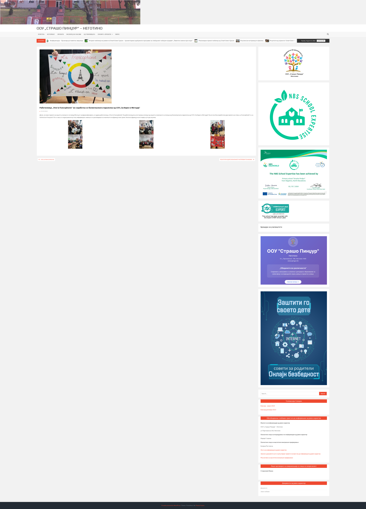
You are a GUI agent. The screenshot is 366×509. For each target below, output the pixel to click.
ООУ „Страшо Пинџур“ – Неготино (69, 28)
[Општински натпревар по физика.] (213, 40)
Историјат (51, 34)
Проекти (60, 34)
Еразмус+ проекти (104, 34)
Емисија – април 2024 (268, 406)
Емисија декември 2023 (268, 410)
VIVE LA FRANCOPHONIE (47, 159)
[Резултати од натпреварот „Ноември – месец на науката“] (278, 40)
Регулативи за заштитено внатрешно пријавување (277, 458)
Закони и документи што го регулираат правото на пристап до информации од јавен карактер (290, 454)
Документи (264, 488)
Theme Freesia (200, 505)
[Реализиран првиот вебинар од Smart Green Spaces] (172, 40)
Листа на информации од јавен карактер (274, 450)
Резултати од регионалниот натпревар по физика (236, 159)
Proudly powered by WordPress (170, 505)
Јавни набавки (265, 491)
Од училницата (89, 34)
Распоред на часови (73, 34)
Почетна (41, 34)
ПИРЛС (117, 34)
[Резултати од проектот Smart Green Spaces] (242, 40)
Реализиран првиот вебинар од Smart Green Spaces (191, 40)
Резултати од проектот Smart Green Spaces (259, 40)
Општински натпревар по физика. (227, 40)
